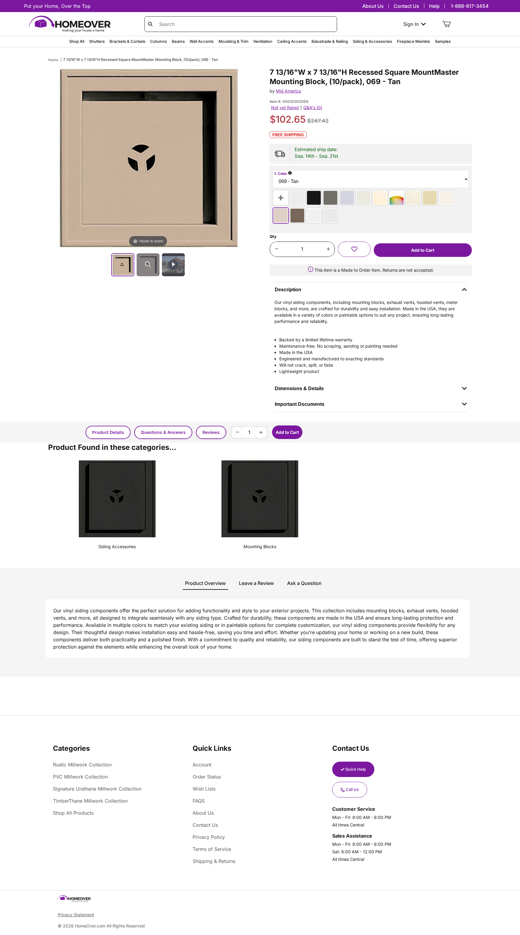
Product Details (108, 432)
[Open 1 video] (173, 264)
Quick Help (355, 769)
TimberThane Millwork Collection (90, 801)
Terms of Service (212, 849)
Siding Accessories (117, 546)
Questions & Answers (163, 432)
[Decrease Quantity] (276, 249)
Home (53, 60)
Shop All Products (73, 813)
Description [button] (288, 289)
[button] (354, 249)
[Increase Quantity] (328, 249)
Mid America (288, 90)
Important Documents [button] (299, 404)
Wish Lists (204, 789)
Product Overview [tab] (205, 583)
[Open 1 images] (148, 264)
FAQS (199, 801)
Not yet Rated (285, 107)
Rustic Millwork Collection (82, 765)
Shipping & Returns (214, 861)
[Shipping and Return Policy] (310, 270)
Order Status (207, 777)
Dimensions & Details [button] (299, 388)
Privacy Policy (209, 837)
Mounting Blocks (259, 546)
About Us (373, 6)
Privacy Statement (76, 914)
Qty (273, 236)
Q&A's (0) (312, 107)
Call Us (352, 789)
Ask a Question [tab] (304, 583)
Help (434, 6)
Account (202, 765)
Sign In (411, 24)
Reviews (211, 432)
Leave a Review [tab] (256, 583)
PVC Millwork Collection (80, 777)
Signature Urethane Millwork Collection (97, 789)
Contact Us (406, 6)
